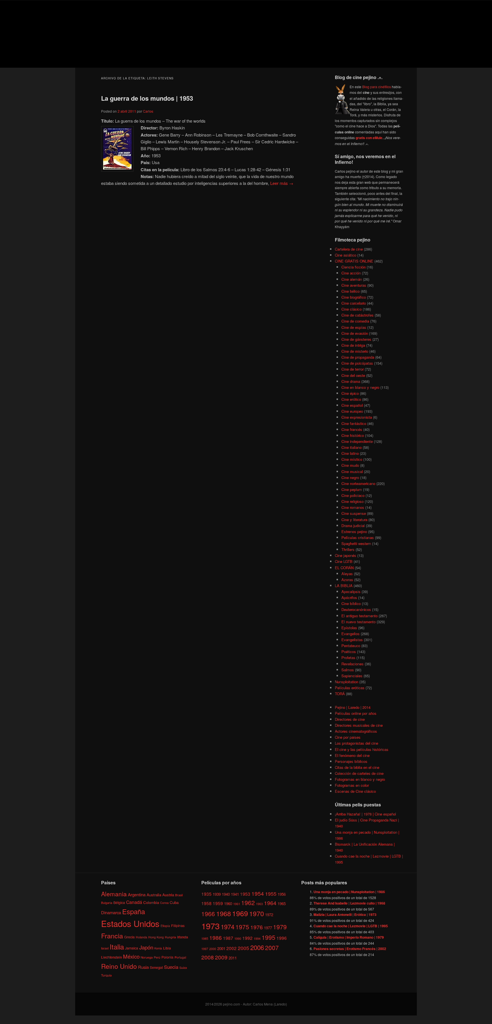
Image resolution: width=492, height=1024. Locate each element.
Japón (146, 947)
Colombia (151, 902)
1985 (204, 938)
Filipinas (177, 925)
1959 (218, 903)
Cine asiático (345, 255)
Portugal (180, 957)
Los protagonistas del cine (356, 743)
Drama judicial (353, 525)
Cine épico (350, 393)
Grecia (129, 936)
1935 (206, 894)
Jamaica (131, 947)
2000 (212, 949)
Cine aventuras (353, 285)
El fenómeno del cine (352, 755)
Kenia (158, 948)
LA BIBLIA (343, 585)
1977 (268, 927)
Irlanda (182, 936)
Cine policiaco (352, 495)
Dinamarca (111, 912)
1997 (204, 949)
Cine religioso (352, 501)
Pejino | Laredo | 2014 (352, 707)
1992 (247, 938)
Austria (168, 894)
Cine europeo (352, 411)
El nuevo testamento (358, 621)
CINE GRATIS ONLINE (354, 261)
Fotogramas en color (352, 785)
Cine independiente (357, 441)
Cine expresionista (356, 417)
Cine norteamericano (358, 483)
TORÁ (340, 693)
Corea (164, 903)
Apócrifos (349, 597)
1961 (236, 904)
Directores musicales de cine (359, 725)
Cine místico (351, 459)
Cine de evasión (354, 333)
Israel (104, 948)
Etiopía (165, 926)
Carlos (148, 111)
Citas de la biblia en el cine (357, 767)
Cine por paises (347, 737)
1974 (227, 926)
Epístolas (349, 627)
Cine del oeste (353, 375)
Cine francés (351, 429)
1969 (240, 913)
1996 (281, 938)
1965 (282, 903)
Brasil (179, 895)
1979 (280, 926)
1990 (237, 938)
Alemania (114, 893)
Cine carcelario (353, 303)
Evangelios (350, 633)
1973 (210, 926)
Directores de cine (350, 719)
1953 (245, 894)
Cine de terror (352, 369)
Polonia (167, 957)
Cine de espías (353, 327)
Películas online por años (355, 713)
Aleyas (347, 573)
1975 (242, 926)
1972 (269, 914)
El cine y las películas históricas (361, 749)
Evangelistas (352, 639)
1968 (223, 913)
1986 (215, 937)
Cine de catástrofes (357, 315)
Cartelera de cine (349, 249)
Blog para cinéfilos (376, 86)
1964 (270, 903)
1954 (257, 893)
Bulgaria (106, 903)
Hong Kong (156, 937)
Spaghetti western (356, 543)
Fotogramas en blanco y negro (360, 779)
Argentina (136, 894)
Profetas (348, 657)
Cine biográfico (353, 297)
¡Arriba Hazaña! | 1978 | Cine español (365, 814)
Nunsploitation (346, 681)
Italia (117, 946)
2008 (207, 957)
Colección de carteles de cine (359, 773)
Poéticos (348, 651)
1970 (256, 913)
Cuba (174, 902)
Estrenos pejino (354, 531)
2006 (257, 947)
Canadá (134, 902)
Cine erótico (351, 399)
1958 (206, 903)
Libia (167, 947)
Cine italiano (351, 447)
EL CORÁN (344, 567)
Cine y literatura (354, 519)
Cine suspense (353, 513)
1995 (268, 937)
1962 (248, 902)
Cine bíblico (351, 603)
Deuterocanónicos (356, 609)
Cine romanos (352, 507)
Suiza (183, 967)
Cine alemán (351, 279)
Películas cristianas (357, 537)
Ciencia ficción (353, 267)
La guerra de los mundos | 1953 (147, 98)
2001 (221, 948)
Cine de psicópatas (357, 363)
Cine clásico (351, 309)
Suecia (171, 966)
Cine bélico (350, 291)
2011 (233, 958)
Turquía (106, 975)
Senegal (156, 967)
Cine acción (351, 273)
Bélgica (119, 902)
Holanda (141, 937)
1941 (235, 894)
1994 (257, 938)
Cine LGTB (343, 561)
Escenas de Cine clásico (355, 791)
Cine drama (350, 381)
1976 (256, 927)
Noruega (147, 957)
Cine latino (350, 453)
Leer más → (281, 183)
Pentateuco (350, 645)
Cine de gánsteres (356, 339)
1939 (217, 894)
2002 (231, 948)
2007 (272, 947)
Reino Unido (119, 966)
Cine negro (350, 477)
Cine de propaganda (357, 357)
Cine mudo (350, 465)
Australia (154, 894)
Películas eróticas (349, 687)
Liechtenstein (111, 957)
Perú (157, 957)
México (131, 956)
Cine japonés (345, 555)
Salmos (347, 669)
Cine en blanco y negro (360, 387)
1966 (208, 913)
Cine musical (352, 471)
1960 (228, 903)
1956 (282, 894)
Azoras (347, 579)
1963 (259, 904)
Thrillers (347, 549)
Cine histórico (352, 435)
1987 (228, 938)
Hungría (170, 937)
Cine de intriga (353, 345)
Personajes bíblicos (351, 761)
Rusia (143, 967)
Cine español (352, 405)
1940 (226, 894)
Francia (112, 935)
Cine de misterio (354, 351)
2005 (243, 947)
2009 (221, 957)
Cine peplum (351, 489)
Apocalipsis (350, 591)
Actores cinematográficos (356, 731)
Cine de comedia (355, 321)
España (133, 911)
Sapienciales (351, 675)
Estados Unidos (130, 923)
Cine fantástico (353, 423)
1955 (270, 893)
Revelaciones (352, 663)
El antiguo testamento (359, 615)
